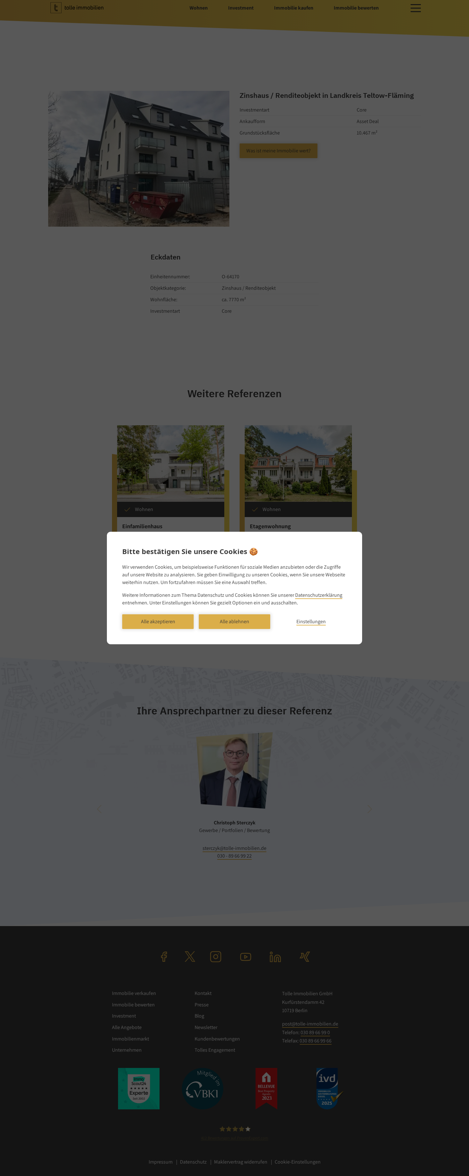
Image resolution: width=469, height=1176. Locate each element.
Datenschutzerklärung (318, 595)
